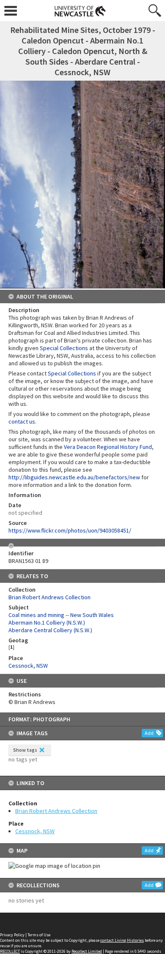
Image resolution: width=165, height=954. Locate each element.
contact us (21, 421)
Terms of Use (39, 935)
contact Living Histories (122, 940)
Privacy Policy (12, 935)
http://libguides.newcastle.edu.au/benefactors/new (74, 477)
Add (149, 733)
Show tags (25, 750)
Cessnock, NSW (35, 831)
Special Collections (64, 348)
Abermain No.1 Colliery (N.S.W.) (46, 622)
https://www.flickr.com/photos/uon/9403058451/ (69, 530)
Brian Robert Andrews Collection (56, 811)
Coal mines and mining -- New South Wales (61, 615)
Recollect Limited (87, 951)
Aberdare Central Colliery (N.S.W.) (50, 630)
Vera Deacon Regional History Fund (108, 447)
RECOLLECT (10, 951)
